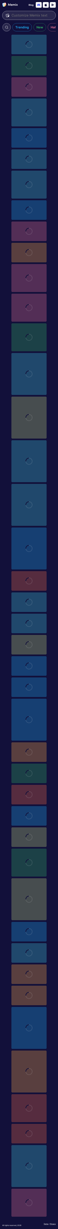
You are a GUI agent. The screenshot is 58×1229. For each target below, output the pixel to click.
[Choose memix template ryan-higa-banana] (29, 112)
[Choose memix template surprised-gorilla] (29, 337)
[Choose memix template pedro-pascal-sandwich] (29, 1203)
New (39, 27)
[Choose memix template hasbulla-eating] (29, 461)
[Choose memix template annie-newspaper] (29, 974)
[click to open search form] (7, 27)
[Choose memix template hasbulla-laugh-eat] (29, 374)
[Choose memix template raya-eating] (29, 1133)
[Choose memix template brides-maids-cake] (29, 308)
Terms (46, 1224)
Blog (31, 4)
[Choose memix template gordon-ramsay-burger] (29, 138)
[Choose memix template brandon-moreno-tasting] (29, 581)
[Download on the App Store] (46, 5)
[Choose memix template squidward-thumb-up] (29, 1072)
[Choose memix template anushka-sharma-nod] (29, 666)
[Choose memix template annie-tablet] (29, 953)
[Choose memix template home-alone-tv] (29, 66)
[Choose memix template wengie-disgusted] (29, 252)
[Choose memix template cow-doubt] (29, 720)
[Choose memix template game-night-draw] (29, 837)
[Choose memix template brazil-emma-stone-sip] (29, 899)
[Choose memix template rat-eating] (29, 1166)
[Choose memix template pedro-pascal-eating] (29, 602)
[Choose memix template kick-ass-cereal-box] (29, 210)
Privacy (53, 1224)
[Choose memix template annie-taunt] (29, 931)
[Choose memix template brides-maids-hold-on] (29, 863)
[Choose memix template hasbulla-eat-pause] (29, 418)
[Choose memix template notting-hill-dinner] (29, 44)
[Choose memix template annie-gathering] (29, 773)
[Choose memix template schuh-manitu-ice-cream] (29, 1108)
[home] (10, 5)
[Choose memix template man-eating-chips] (29, 185)
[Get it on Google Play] (53, 5)
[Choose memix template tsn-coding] (29, 159)
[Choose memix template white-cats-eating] (29, 1028)
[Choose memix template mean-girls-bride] (29, 87)
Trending (22, 27)
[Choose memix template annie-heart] (29, 752)
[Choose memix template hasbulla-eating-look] (29, 548)
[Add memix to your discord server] (39, 5)
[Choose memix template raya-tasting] (29, 278)
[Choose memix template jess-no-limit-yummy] (29, 231)
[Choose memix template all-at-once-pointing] (29, 687)
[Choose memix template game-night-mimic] (29, 816)
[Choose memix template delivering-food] (29, 794)
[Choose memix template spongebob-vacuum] (29, 623)
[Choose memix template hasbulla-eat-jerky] (29, 505)
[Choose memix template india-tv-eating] (29, 644)
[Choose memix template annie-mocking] (29, 995)
